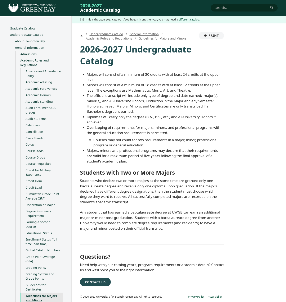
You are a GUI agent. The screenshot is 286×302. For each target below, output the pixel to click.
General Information (29, 48)
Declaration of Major (40, 205)
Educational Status (39, 233)
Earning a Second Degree (38, 224)
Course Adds (35, 151)
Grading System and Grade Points (40, 276)
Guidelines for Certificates (36, 287)
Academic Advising (39, 82)
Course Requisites (38, 164)
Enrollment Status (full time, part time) (41, 241)
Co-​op (30, 144)
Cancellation (34, 132)
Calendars (33, 125)
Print (216, 36)
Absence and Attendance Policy (43, 73)
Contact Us (95, 282)
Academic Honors (38, 95)
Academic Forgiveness (41, 89)
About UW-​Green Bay (30, 41)
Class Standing (36, 138)
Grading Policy (36, 268)
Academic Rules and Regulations (34, 62)
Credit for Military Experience (38, 172)
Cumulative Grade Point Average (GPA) (42, 196)
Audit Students (36, 119)
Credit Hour (34, 181)
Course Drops (35, 157)
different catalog (189, 19)
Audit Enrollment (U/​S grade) (41, 110)
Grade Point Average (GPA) (40, 259)
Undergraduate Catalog (26, 35)
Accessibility (215, 296)
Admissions (28, 54)
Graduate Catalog (22, 28)
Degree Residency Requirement (38, 213)
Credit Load (34, 187)
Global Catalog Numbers (43, 250)
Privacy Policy (196, 296)
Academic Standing (39, 102)
